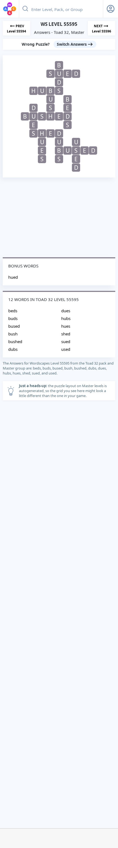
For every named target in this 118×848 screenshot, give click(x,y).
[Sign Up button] (110, 9)
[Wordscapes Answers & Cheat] (9, 9)
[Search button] (25, 9)
